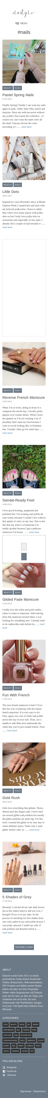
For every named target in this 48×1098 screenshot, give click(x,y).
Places (40, 1040)
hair (16, 1035)
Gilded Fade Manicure (20, 599)
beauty (8, 88)
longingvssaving (10, 1040)
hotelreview (26, 1035)
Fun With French (16, 695)
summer (29, 1046)
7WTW (5, 1024)
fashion (26, 1030)
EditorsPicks (8, 1030)
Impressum (25, 1091)
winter (25, 1051)
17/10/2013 (7, 901)
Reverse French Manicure (23, 398)
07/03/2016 (7, 99)
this (10, 617)
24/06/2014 (7, 504)
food (34, 1030)
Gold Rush (11, 798)
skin (13, 1046)
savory (6, 1046)
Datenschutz (39, 1091)
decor (22, 1024)
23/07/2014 (7, 401)
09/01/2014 (7, 802)
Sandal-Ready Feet (18, 500)
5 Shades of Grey (16, 897)
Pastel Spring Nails (18, 95)
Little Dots (10, 192)
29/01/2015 (7, 196)
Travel (6, 1051)
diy (28, 1024)
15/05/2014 (7, 603)
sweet (38, 1046)
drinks (35, 1024)
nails (18, 88)
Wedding (15, 1051)
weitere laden (24, 947)
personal (31, 1040)
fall (18, 1030)
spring (21, 1046)
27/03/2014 (7, 699)
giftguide (7, 1035)
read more (27, 126)
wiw (32, 1051)
